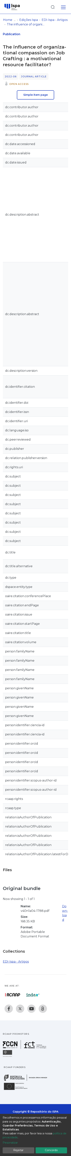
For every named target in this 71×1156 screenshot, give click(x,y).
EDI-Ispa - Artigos (55, 20)
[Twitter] (20, 1009)
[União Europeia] (18, 1089)
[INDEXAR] (32, 995)
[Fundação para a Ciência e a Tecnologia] (25, 1048)
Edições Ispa (28, 20)
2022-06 (10, 76)
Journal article (34, 76)
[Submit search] (52, 7)
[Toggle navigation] (63, 6)
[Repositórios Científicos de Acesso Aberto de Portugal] (13, 995)
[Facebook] (9, 1009)
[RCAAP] (43, 1009)
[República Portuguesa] (27, 1080)
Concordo (51, 1150)
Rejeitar (18, 1150)
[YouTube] (31, 1009)
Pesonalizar (10, 1142)
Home (7, 20)
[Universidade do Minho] (8, 1056)
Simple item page (35, 95)
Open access (19, 84)
